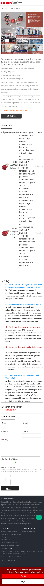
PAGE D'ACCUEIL (7, 8)
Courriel (25, 423)
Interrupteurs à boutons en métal (11, 534)
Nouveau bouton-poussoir (9, 531)
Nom (3, 423)
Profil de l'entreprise (28, 531)
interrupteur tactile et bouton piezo (10, 545)
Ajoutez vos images (21, 469)
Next (40, 33)
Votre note (4, 431)
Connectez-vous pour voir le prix (15, 110)
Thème (25, 431)
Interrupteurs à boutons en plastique (9, 537)
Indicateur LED (6, 539)
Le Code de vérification (10, 459)
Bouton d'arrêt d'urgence (9, 542)
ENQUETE (11, 116)
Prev (4, 33)
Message (4, 440)
